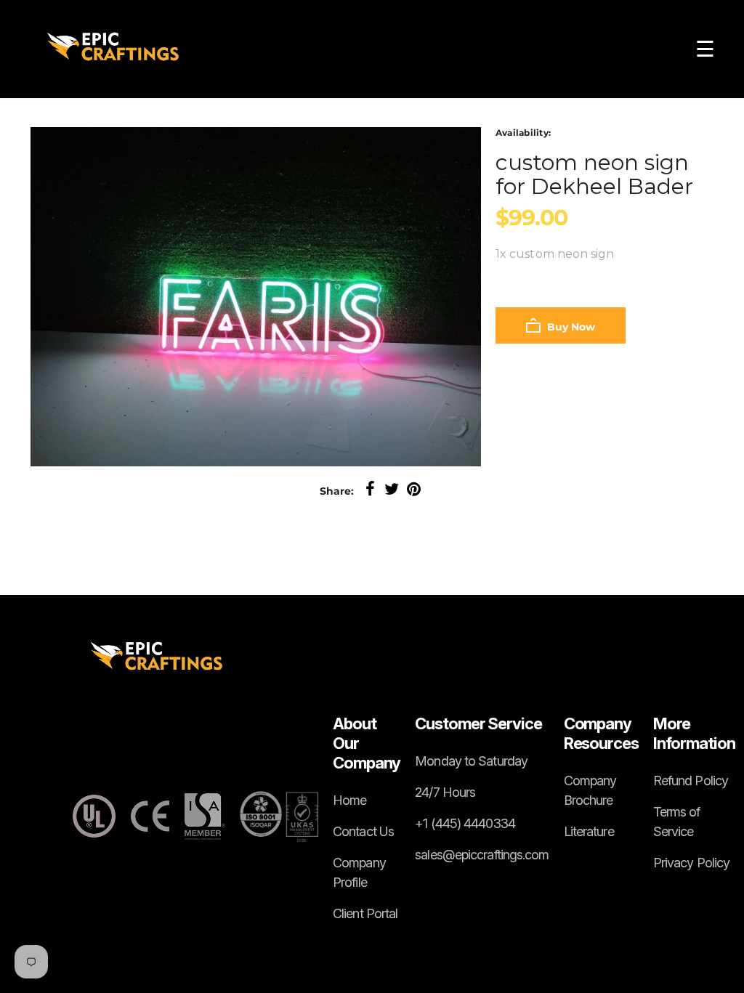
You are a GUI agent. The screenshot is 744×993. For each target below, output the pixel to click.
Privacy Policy (691, 862)
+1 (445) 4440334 (465, 823)
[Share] (370, 489)
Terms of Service (676, 821)
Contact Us (363, 831)
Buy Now (569, 326)
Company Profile (359, 872)
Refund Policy (690, 780)
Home (349, 800)
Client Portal (365, 913)
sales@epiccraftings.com (482, 854)
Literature (589, 831)
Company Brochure (590, 790)
